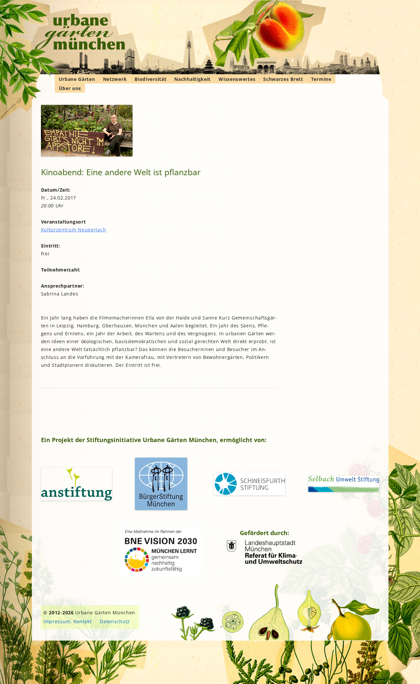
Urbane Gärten (77, 79)
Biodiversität (150, 79)
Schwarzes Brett (283, 79)
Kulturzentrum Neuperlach (73, 229)
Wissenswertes (237, 79)
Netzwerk (115, 79)
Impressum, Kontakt (67, 621)
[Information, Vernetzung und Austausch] (80, 33)
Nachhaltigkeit (192, 79)
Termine (321, 79)
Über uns (70, 88)
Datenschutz (115, 621)
